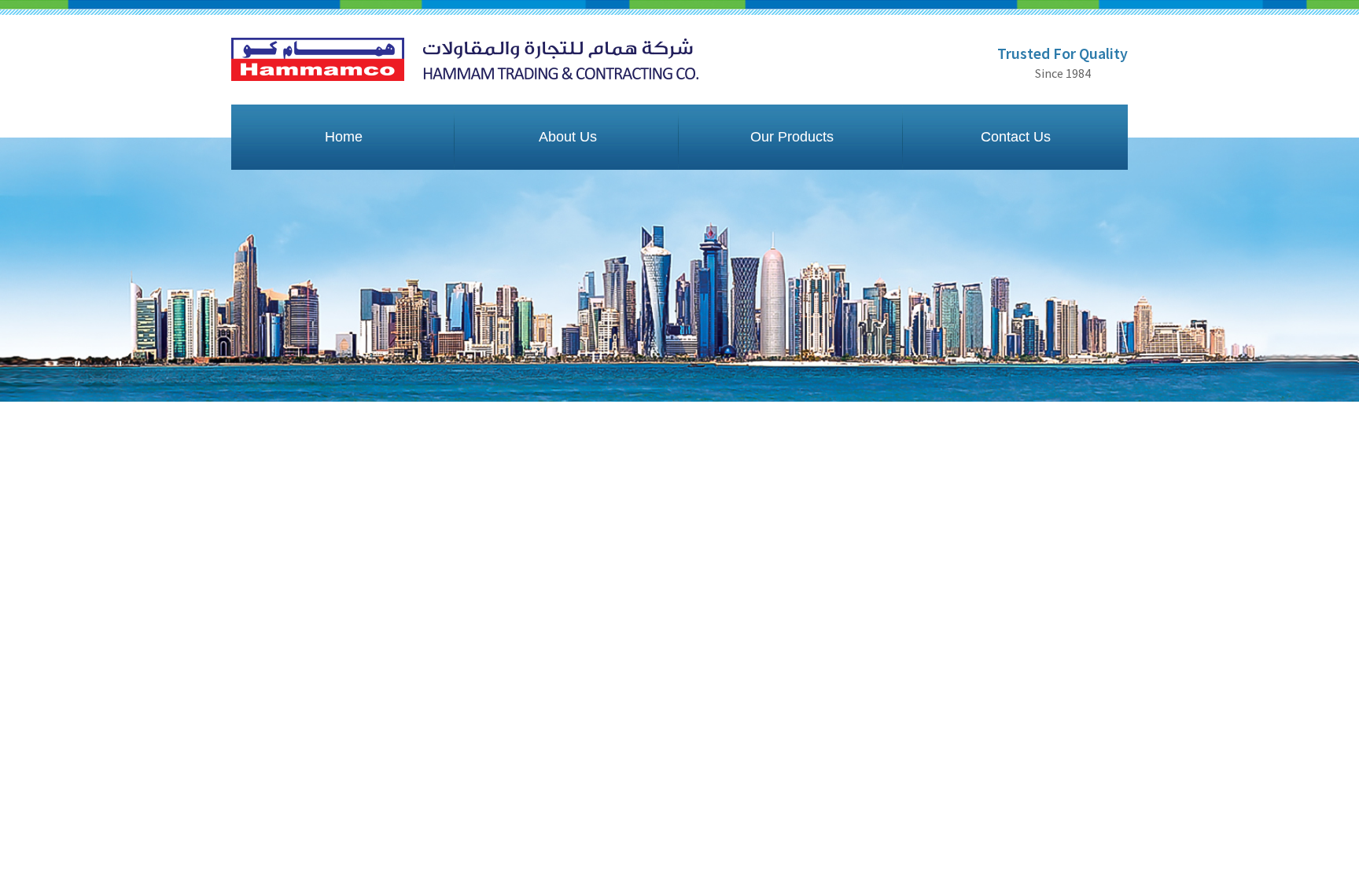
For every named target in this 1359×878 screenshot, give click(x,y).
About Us (568, 137)
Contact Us (1016, 137)
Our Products (792, 137)
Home (344, 137)
